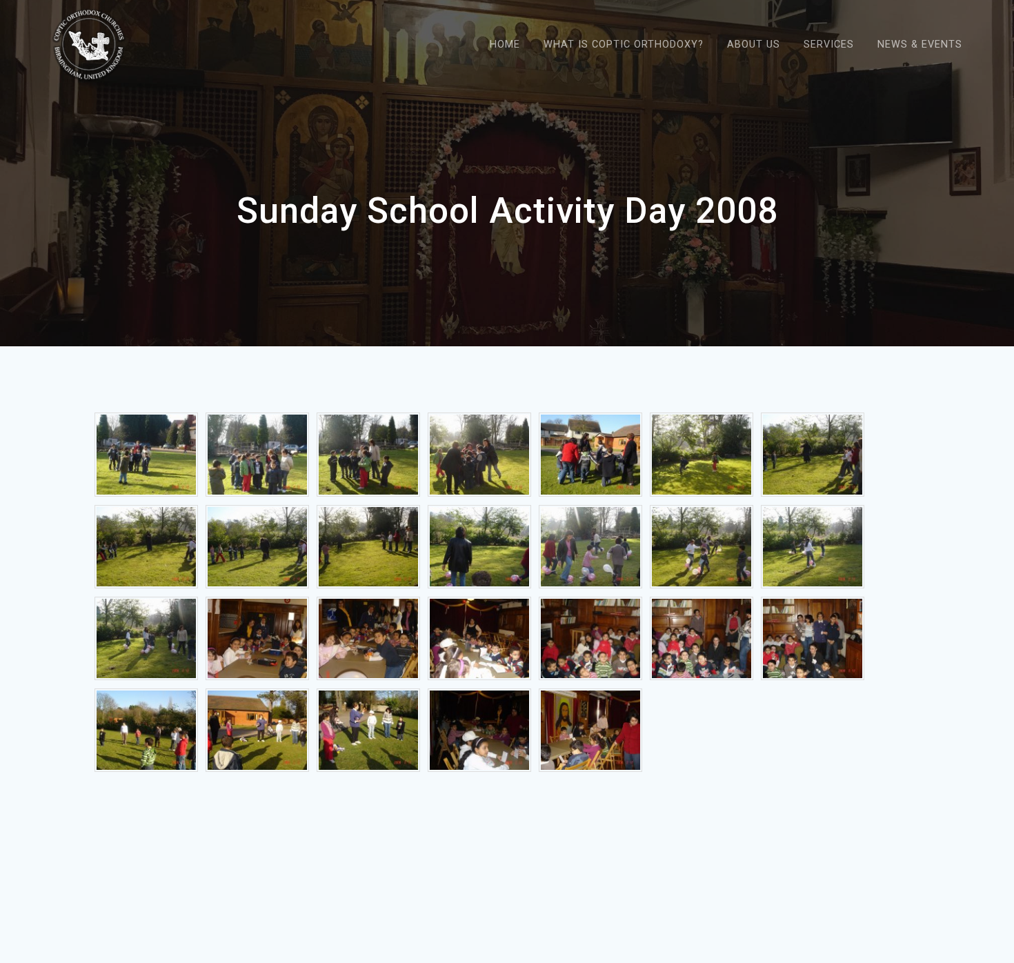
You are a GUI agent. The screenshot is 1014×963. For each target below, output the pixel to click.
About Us (753, 44)
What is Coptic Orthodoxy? (624, 44)
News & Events (919, 44)
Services (829, 44)
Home (505, 44)
